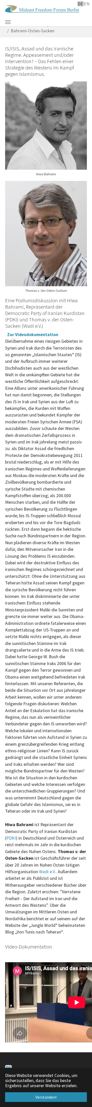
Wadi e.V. (47, 871)
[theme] (42, 9)
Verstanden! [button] (46, 1097)
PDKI (11, 838)
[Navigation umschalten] (8, 22)
